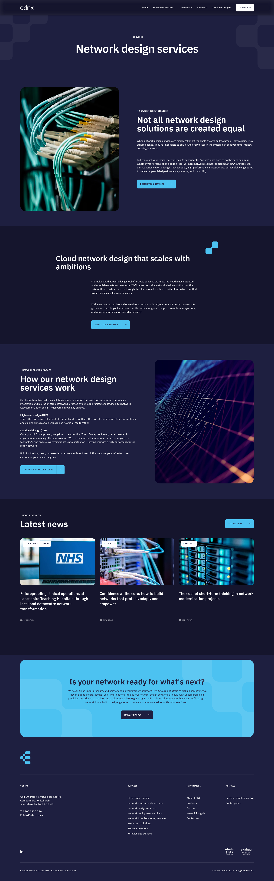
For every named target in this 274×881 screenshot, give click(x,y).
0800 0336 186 (32, 811)
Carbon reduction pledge (240, 798)
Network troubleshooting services (147, 818)
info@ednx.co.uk (33, 815)
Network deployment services (145, 813)
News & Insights (196, 813)
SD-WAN (230, 163)
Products (185, 7)
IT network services (163, 7)
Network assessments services (145, 803)
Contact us (193, 818)
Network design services (142, 808)
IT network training (138, 798)
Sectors (201, 7)
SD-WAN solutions (138, 828)
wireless (189, 163)
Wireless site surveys (140, 833)
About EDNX (194, 798)
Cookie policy (233, 803)
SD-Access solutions (139, 823)
